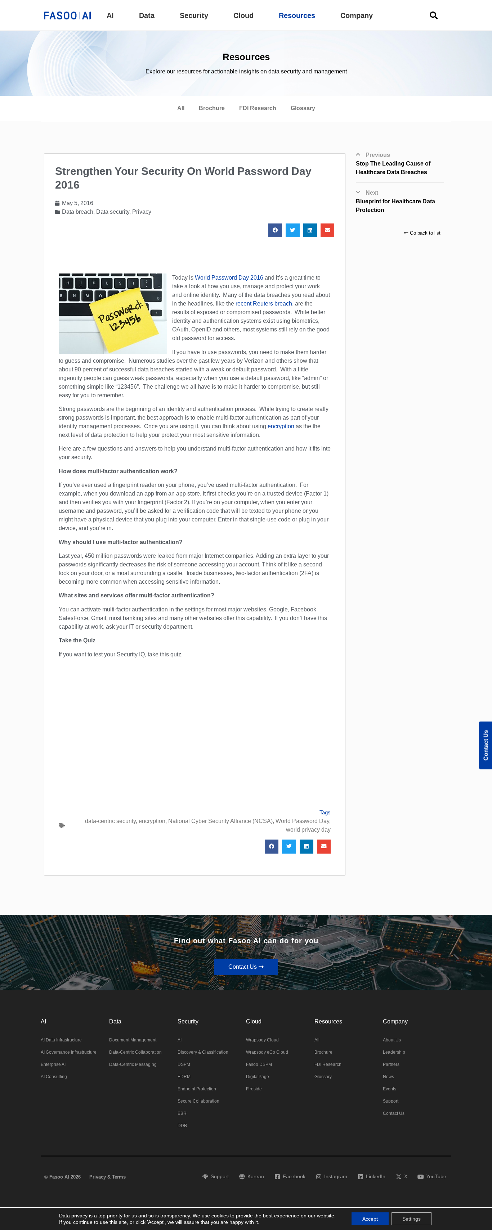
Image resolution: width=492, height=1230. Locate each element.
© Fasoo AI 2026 (62, 1177)
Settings (411, 1219)
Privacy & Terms (107, 1177)
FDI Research (257, 108)
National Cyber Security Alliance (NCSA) (220, 821)
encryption (282, 426)
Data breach (77, 212)
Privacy (141, 212)
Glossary (303, 108)
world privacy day (308, 830)
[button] (110, 15)
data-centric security (110, 821)
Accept (370, 1219)
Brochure (212, 108)
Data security (112, 212)
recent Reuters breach (264, 303)
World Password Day (302, 821)
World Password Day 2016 (229, 278)
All (180, 108)
